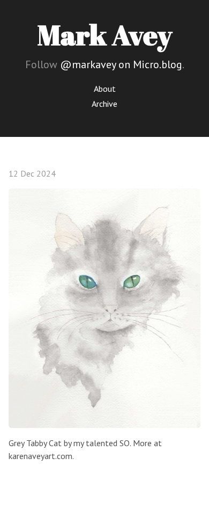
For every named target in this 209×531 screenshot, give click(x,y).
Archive (104, 103)
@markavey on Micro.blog (121, 64)
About (105, 88)
